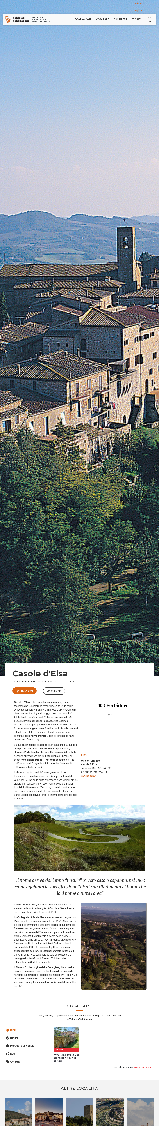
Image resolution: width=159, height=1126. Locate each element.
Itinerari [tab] (13, 1038)
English (138, 10)
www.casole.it (88, 775)
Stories (136, 19)
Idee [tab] (11, 1030)
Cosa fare (102, 19)
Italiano (138, 3)
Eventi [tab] (12, 1054)
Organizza (120, 19)
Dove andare (83, 19)
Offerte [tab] (13, 1062)
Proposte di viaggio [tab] (20, 1046)
